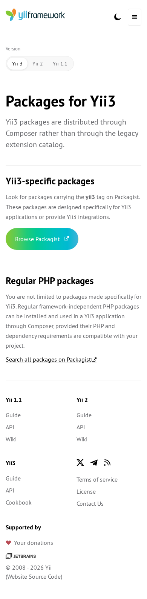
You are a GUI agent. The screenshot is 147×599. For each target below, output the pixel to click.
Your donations (33, 542)
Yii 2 (37, 63)
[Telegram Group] (94, 462)
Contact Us (90, 503)
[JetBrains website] (21, 555)
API (10, 427)
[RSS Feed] (107, 462)
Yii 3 (17, 63)
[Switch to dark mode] (117, 16)
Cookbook (19, 502)
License (86, 491)
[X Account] (80, 462)
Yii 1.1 (60, 63)
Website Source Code (34, 576)
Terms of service (97, 479)
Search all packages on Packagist (48, 359)
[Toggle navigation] (134, 17)
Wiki (11, 439)
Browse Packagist (37, 239)
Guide (13, 415)
